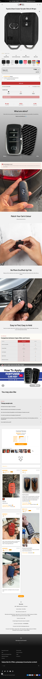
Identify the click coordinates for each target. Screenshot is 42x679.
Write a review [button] (21, 444)
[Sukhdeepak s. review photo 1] (11, 485)
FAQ (2, 652)
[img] (4, 470)
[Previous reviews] (2, 77)
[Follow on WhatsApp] (12, 671)
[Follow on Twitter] (5, 671)
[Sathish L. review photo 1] (31, 528)
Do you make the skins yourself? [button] (6, 422)
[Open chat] (2, 674)
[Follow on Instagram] (7, 671)
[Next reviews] (39, 77)
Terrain (29, 64)
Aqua (21, 64)
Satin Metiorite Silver (34, 65)
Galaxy (16, 64)
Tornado (12, 64)
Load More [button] (21, 596)
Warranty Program (5, 656)
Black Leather (4, 64)
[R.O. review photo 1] (11, 529)
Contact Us (18, 656)
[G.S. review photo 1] (31, 483)
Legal (17, 654)
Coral (25, 64)
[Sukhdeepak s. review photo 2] (3, 499)
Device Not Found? (5, 650)
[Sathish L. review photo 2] (23, 545)
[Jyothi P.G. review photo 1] (11, 570)
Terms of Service (19, 652)
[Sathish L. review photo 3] (26, 545)
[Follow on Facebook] (2, 671)
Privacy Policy (18, 650)
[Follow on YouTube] (10, 671)
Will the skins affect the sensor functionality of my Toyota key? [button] (11, 409)
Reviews (3, 658)
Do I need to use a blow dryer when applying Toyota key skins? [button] (11, 415)
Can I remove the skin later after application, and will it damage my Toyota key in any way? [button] (15, 412)
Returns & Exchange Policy (6, 654)
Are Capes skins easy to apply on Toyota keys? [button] (8, 406)
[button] (21, 77)
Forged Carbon (8, 64)
